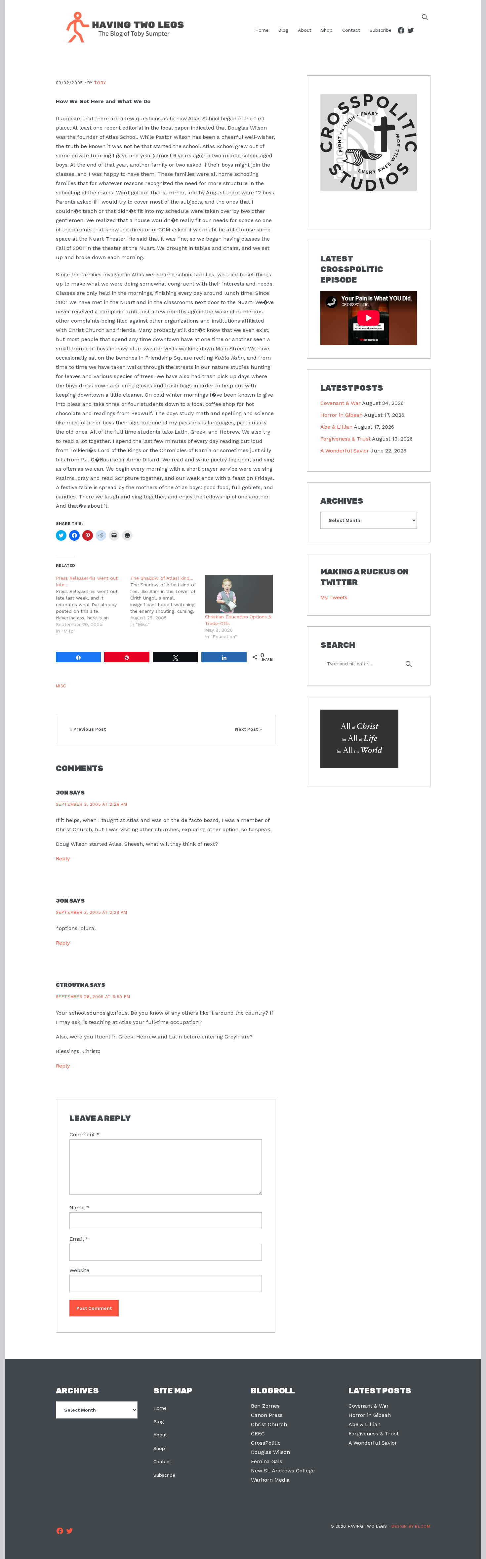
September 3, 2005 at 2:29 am (91, 912)
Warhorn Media (270, 1480)
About (160, 1434)
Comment (84, 1134)
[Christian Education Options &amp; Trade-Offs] (239, 594)
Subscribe (164, 1475)
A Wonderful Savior (344, 451)
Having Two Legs (122, 26)
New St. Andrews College (283, 1470)
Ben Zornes (265, 1406)
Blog (158, 1421)
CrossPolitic (266, 1443)
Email (78, 1239)
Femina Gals (266, 1461)
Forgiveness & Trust (345, 439)
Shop (159, 1448)
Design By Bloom (410, 1526)
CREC (258, 1433)
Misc (61, 685)
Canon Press (267, 1415)
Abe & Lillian (336, 427)
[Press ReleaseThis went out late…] (93, 604)
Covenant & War (340, 403)
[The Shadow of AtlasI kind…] (167, 601)
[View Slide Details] (368, 142)
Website (79, 1270)
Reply (63, 858)
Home (160, 1408)
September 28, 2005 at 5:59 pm (93, 996)
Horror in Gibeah (341, 415)
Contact (162, 1461)
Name (79, 1207)
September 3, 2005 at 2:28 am (91, 804)
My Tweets (333, 597)
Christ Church (269, 1424)
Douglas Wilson (270, 1452)
